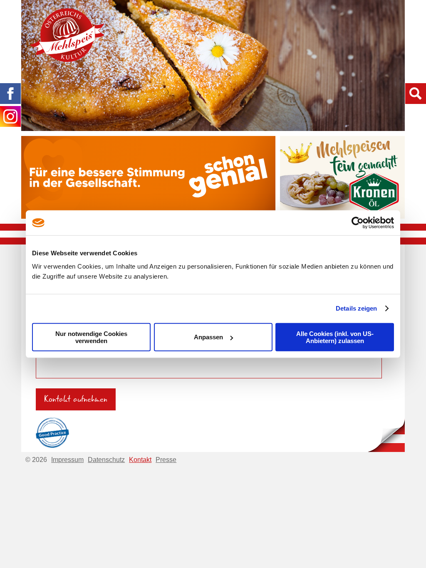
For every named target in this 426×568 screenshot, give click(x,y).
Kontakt (140, 459)
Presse (166, 459)
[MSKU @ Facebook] (10, 93)
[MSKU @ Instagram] (10, 116)
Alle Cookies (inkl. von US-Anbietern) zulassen (335, 337)
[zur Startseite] (67, 35)
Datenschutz (106, 459)
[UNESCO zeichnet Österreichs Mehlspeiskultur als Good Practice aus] (52, 431)
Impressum (67, 459)
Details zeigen (356, 308)
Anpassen (208, 337)
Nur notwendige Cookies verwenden (91, 337)
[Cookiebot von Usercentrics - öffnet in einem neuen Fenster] (357, 223)
